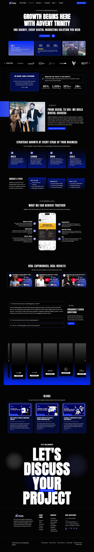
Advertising (28, 229)
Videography (65, 222)
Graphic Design (66, 229)
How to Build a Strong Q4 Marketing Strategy (19, 418)
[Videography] (59, 224)
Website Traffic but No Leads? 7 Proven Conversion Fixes (45, 418)
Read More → (12, 429)
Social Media (28, 236)
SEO (63, 237)
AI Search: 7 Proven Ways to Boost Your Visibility (73, 418)
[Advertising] (34, 231)
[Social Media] (34, 239)
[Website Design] (34, 223)
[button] (4, 63)
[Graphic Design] (59, 231)
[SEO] (59, 239)
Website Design (27, 222)
